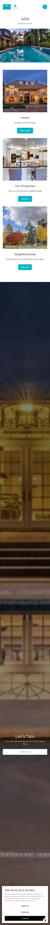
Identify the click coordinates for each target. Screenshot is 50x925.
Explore (25, 267)
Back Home (25, 131)
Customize (25, 912)
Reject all (25, 906)
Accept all (25, 918)
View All (25, 199)
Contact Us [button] (25, 752)
